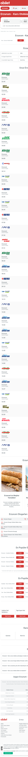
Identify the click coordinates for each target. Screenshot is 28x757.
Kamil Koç (22, 60)
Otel (24, 8)
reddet (16, 747)
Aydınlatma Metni (6, 748)
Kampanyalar (3, 736)
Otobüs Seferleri (4, 728)
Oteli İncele (8, 616)
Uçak (15, 8)
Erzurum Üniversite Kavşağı (10, 531)
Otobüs (6, 8)
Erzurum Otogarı (7, 519)
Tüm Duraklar (3, 730)
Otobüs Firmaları (4, 731)
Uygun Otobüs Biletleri (5, 725)
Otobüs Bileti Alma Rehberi (6, 735)
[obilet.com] (9, 4)
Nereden (6, 20)
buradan (13, 750)
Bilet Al (2, 727)
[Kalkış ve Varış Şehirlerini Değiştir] (21, 21)
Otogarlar (3, 733)
